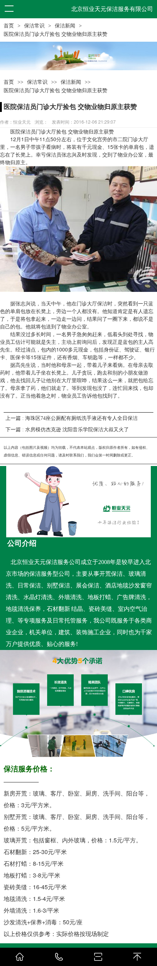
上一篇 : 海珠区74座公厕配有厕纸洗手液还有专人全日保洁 (71, 418)
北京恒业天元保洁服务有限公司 (112, 9)
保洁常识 (34, 26)
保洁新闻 (65, 26)
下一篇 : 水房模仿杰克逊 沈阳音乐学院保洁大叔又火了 (67, 429)
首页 (9, 26)
